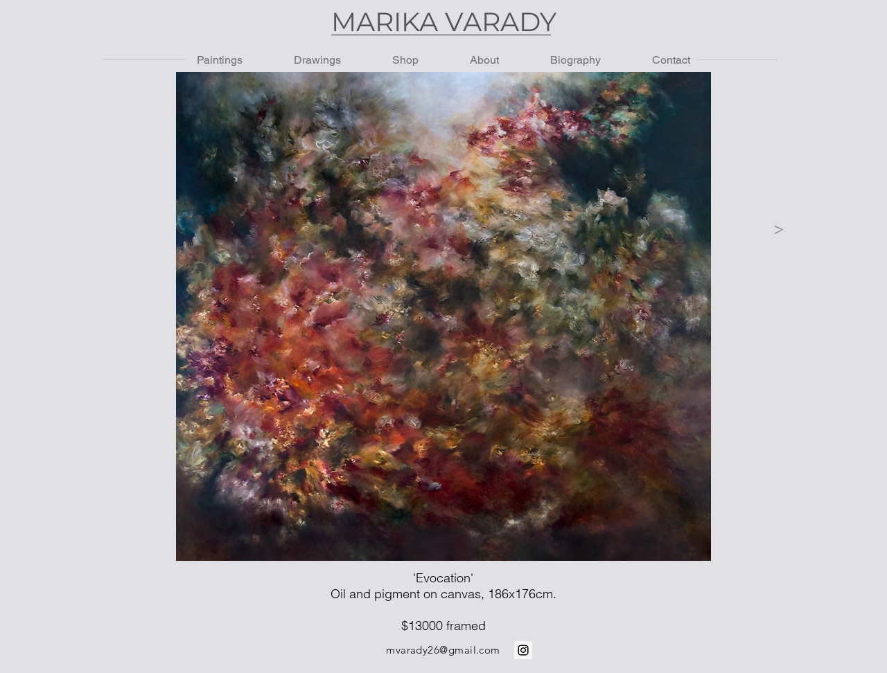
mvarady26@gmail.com (443, 649)
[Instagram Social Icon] (523, 650)
